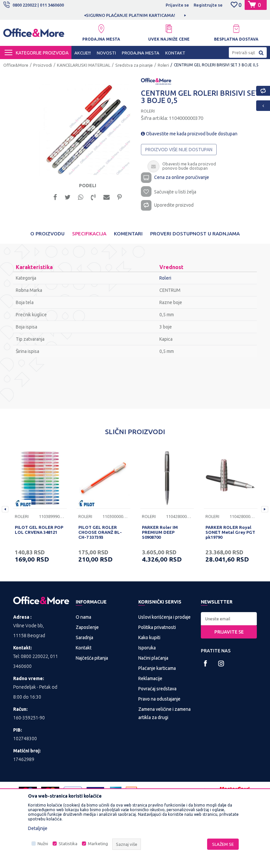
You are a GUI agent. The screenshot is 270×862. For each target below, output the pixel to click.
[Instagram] (221, 663)
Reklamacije (150, 678)
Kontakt (84, 647)
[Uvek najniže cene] (168, 29)
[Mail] (106, 196)
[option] (85, 130)
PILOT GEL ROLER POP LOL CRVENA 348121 (39, 529)
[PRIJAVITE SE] (229, 618)
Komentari (128, 233)
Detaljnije (37, 828)
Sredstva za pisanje (134, 65)
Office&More (15, 65)
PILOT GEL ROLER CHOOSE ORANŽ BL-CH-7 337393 (100, 532)
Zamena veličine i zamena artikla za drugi (164, 713)
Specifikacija (89, 233)
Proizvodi (42, 65)
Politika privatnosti (157, 627)
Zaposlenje (87, 627)
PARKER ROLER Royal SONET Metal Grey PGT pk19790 (230, 532)
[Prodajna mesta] (101, 29)
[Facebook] (55, 196)
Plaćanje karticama (157, 668)
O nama (83, 617)
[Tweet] (67, 196)
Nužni (43, 843)
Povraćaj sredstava (157, 688)
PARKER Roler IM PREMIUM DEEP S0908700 (160, 532)
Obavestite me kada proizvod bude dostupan (191, 133)
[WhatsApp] (81, 196)
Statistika (68, 843)
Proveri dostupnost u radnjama (195, 233)
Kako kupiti (149, 637)
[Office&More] (33, 34)
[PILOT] (23, 503)
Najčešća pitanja (92, 658)
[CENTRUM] (156, 81)
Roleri (163, 65)
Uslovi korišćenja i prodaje (164, 617)
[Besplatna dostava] (236, 29)
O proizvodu (47, 233)
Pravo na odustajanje (159, 699)
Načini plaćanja (153, 658)
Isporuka (147, 647)
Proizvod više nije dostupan (178, 149)
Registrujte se (208, 5)
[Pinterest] (119, 196)
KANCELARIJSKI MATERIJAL (83, 65)
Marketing (98, 843)
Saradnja (84, 637)
